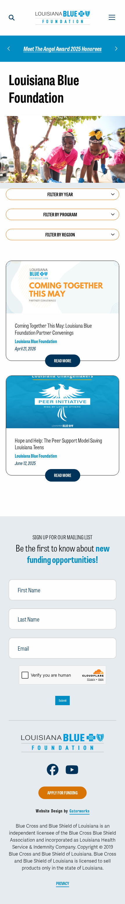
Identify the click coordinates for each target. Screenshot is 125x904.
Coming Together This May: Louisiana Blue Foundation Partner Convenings (53, 328)
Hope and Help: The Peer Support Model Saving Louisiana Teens (58, 443)
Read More (62, 361)
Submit (63, 700)
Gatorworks (79, 811)
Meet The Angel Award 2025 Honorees (63, 48)
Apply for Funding (62, 793)
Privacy (62, 883)
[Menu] (112, 17)
